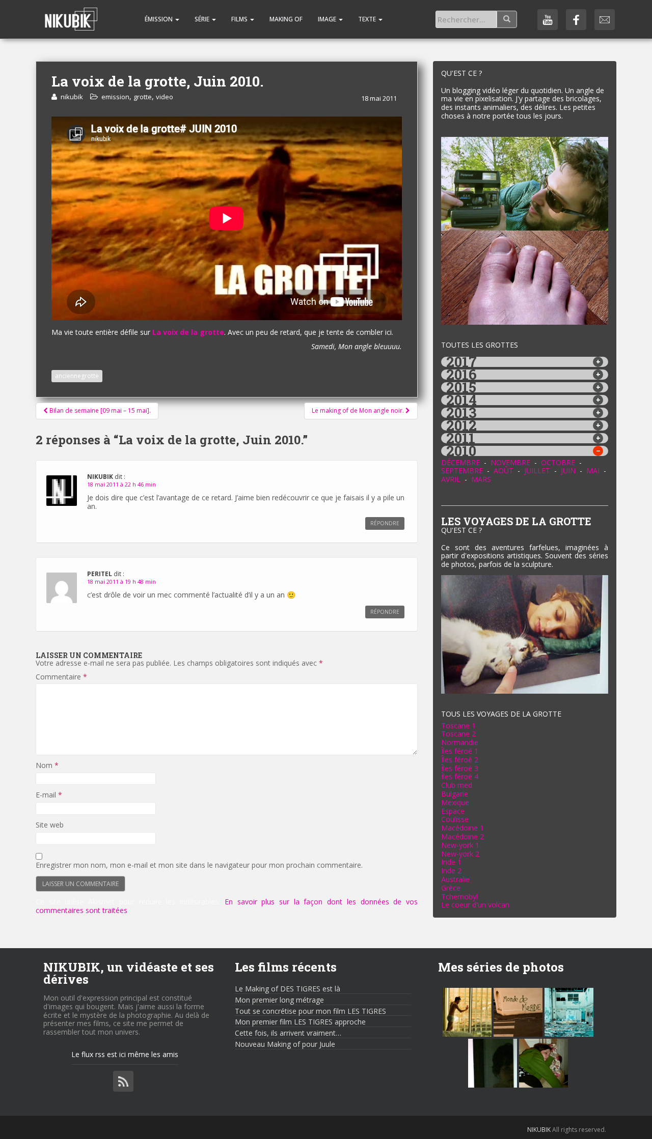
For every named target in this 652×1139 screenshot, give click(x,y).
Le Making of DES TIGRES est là (287, 988)
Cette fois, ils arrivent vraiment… (288, 1033)
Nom (47, 765)
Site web (50, 825)
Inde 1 (451, 862)
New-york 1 (460, 845)
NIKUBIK (539, 1129)
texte (367, 19)
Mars (481, 479)
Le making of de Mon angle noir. (358, 410)
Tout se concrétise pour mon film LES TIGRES (310, 1011)
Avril (450, 479)
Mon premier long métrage (279, 1000)
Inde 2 (451, 870)
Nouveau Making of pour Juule (285, 1044)
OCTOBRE (558, 462)
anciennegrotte (77, 376)
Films (240, 19)
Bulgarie (454, 794)
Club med (456, 785)
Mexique (455, 802)
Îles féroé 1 (459, 751)
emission (115, 96)
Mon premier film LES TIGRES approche (300, 1022)
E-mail (49, 795)
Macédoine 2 (462, 836)
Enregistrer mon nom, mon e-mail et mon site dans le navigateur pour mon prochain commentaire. (199, 865)
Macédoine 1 (462, 828)
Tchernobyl (459, 896)
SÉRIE (203, 19)
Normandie (459, 742)
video (164, 96)
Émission (158, 19)
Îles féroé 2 (459, 759)
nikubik (72, 96)
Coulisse (455, 819)
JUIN (568, 470)
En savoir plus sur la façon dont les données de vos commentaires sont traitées (227, 906)
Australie (455, 879)
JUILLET (537, 470)
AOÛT (503, 470)
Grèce (450, 888)
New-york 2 (460, 854)
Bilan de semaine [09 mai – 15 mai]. (99, 410)
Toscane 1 (458, 725)
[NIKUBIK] (71, 12)
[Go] (507, 19)
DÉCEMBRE (460, 462)
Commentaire (61, 677)
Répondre (384, 523)
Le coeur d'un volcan (475, 904)
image (328, 19)
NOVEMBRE (510, 462)
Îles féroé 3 (459, 768)
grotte (142, 96)
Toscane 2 (458, 733)
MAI (593, 470)
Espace (453, 811)
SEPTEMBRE (462, 470)
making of (286, 19)
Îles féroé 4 (459, 776)
